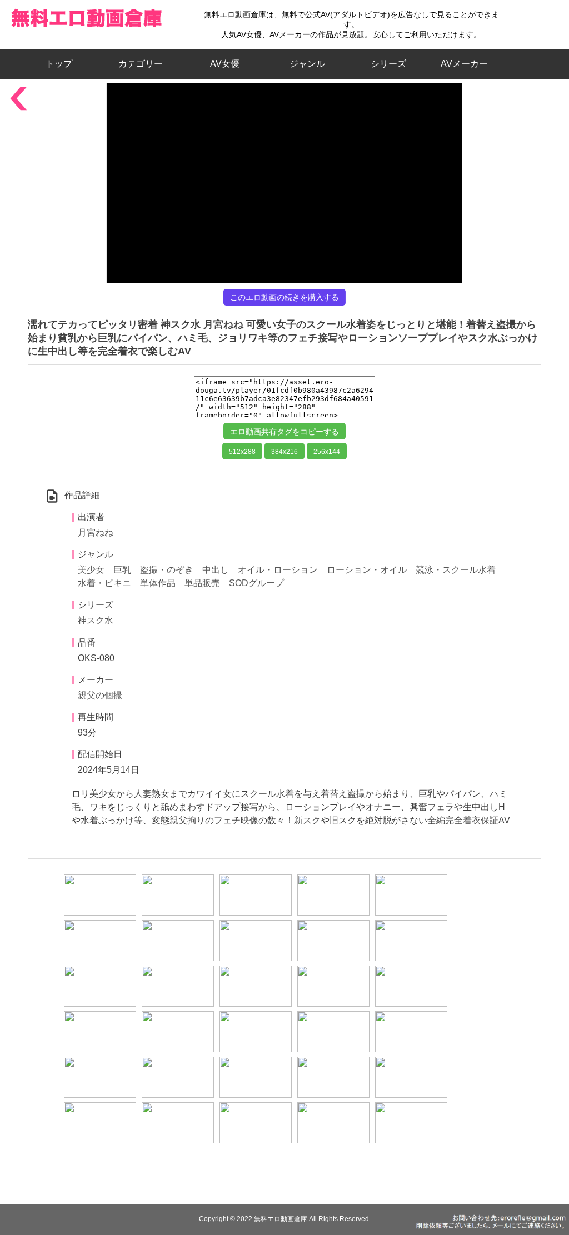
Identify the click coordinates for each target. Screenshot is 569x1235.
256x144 (326, 452)
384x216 (284, 452)
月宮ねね (95, 532)
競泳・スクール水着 (456, 569)
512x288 (242, 452)
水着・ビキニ (104, 583)
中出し (215, 569)
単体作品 (158, 583)
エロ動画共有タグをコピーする (284, 431)
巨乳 (122, 569)
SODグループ (256, 583)
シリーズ (388, 63)
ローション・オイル (367, 569)
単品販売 (202, 583)
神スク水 (95, 620)
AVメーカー (464, 63)
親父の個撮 (100, 695)
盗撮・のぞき (166, 569)
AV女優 (222, 63)
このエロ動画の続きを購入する (284, 297)
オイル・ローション (278, 569)
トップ (63, 63)
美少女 (91, 569)
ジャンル (307, 63)
